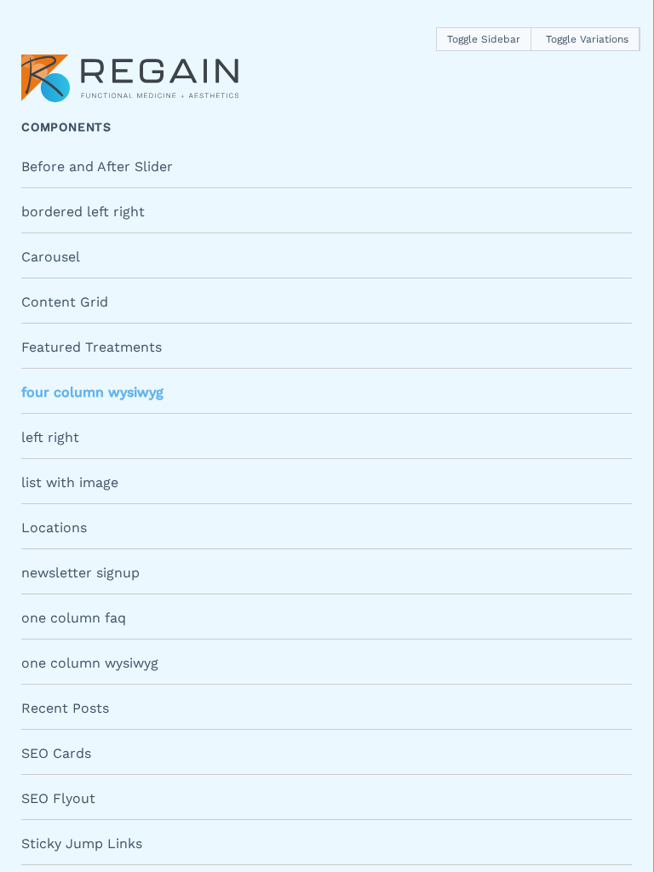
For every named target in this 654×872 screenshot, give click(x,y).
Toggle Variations (587, 39)
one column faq (73, 618)
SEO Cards (56, 753)
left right (50, 437)
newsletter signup (80, 573)
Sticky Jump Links (81, 843)
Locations (54, 527)
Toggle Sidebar (483, 39)
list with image (69, 482)
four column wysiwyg (92, 392)
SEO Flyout (58, 798)
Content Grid (64, 302)
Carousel (50, 257)
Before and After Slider (97, 166)
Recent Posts (65, 708)
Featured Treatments (91, 347)
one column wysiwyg (89, 663)
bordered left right (83, 212)
